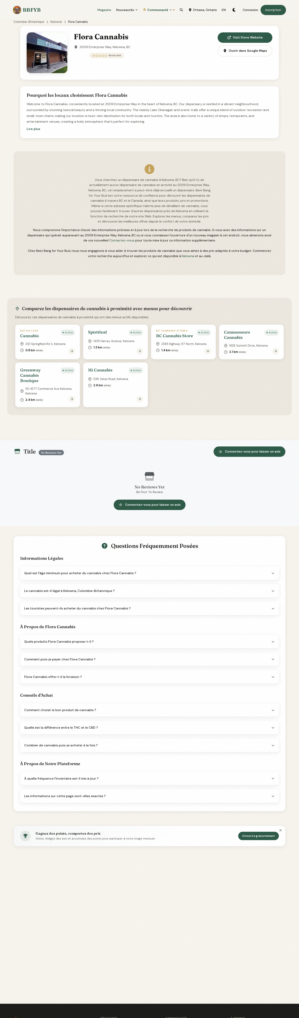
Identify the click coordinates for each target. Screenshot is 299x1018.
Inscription (273, 10)
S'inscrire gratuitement (258, 836)
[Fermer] (280, 830)
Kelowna (56, 22)
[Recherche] (181, 10)
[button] (33, 129)
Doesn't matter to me (251, 1003)
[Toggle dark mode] (234, 10)
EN (224, 10)
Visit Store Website (248, 37)
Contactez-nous (121, 240)
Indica (251, 972)
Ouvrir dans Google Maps (248, 51)
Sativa (251, 982)
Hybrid (251, 993)
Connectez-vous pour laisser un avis (252, 452)
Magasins (104, 10)
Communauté (157, 10)
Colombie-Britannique (29, 22)
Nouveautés (125, 10)
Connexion (250, 10)
